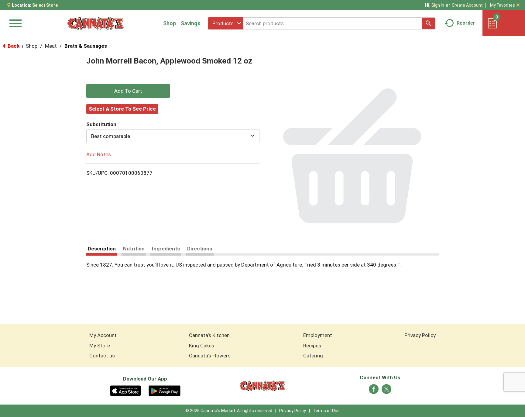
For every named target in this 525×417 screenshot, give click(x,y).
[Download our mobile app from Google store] (164, 390)
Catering (313, 356)
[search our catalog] (428, 23)
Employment (317, 335)
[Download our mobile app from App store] (126, 390)
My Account (103, 335)
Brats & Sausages (85, 46)
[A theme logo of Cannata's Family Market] (95, 23)
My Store (99, 346)
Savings (191, 23)
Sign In (437, 5)
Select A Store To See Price (122, 109)
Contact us (102, 356)
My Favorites (502, 5)
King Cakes (201, 346)
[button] (128, 91)
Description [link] (102, 249)
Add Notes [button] (98, 154)
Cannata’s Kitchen (209, 335)
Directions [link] (199, 249)
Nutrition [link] (134, 249)
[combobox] (225, 23)
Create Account (467, 5)
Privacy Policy (420, 335)
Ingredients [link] (166, 249)
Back (12, 46)
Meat (51, 46)
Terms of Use (326, 410)
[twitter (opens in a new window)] (386, 391)
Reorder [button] (466, 23)
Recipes (312, 346)
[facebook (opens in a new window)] (374, 391)
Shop (169, 23)
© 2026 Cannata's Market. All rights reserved (228, 410)
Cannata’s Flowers (210, 356)
